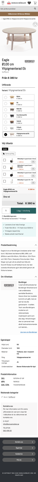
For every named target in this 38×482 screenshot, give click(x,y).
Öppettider (19, 448)
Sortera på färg (9, 154)
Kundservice (19, 454)
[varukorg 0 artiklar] (35, 3)
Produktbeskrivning (9, 245)
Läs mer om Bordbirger (28, 332)
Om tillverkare (6, 276)
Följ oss (19, 460)
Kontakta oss (19, 442)
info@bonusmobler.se (11, 424)
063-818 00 (7, 431)
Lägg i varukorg (23, 210)
